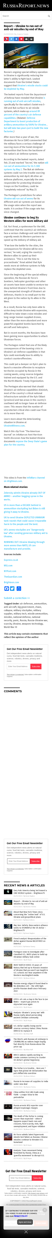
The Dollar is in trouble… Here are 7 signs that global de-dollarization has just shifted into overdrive (30, 1070)
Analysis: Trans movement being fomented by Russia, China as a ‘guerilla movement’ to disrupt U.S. (29, 1153)
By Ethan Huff (28, 1034)
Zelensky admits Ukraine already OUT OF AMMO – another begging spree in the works (24, 496)
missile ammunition (38, 613)
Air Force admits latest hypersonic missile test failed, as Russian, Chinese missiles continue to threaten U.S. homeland (31, 1138)
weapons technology (32, 623)
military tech (20, 613)
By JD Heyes (28, 960)
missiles (8, 617)
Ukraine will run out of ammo (18, 198)
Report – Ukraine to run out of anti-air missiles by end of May (30, 902)
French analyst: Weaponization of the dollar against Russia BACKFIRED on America (30, 941)
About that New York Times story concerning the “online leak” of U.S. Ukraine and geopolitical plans (29, 914)
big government (26, 607)
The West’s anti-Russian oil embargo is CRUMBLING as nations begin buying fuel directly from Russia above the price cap (31, 1043)
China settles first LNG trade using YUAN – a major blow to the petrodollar (29, 1094)
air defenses (26, 603)
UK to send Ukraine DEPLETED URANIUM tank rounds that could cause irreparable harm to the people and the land (25, 520)
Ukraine (17, 623)
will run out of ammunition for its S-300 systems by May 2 (26, 166)
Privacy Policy (20, 1216)
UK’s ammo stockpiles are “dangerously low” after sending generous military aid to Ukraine (26, 533)
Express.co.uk (11, 560)
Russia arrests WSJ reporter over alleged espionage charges (28, 1106)
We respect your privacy (36, 1193)
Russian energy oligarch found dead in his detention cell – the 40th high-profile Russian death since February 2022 (31, 987)
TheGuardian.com (13, 576)
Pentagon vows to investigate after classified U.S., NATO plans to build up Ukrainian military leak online (30, 954)
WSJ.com (8, 565)
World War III (10, 627)
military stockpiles (22, 610)
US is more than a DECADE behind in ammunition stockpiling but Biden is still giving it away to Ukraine (24, 508)
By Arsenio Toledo (30, 907)
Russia (23, 620)
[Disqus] (26, 730)
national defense (22, 617)
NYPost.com (10, 571)
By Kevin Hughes (29, 896)
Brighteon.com (14, 481)
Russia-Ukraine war (37, 620)
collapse (8, 610)
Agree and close (25, 1222)
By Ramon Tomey (29, 946)
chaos (38, 607)
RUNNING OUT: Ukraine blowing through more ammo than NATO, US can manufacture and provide (24, 545)
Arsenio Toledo (22, 34)
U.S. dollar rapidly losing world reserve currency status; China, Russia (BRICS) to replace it (30, 1028)
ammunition (40, 603)
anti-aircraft (10, 607)
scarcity (8, 623)
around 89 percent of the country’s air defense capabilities (22, 114)
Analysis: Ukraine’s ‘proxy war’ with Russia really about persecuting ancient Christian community (29, 1015)
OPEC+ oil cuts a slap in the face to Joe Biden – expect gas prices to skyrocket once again (31, 1002)
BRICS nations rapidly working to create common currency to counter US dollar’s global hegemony (30, 1057)
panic (16, 620)
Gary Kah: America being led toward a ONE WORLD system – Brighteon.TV (30, 891)
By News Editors (29, 920)
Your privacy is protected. (15, 674)
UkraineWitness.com (14, 425)
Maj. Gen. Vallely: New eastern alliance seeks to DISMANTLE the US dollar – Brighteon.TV (31, 928)
